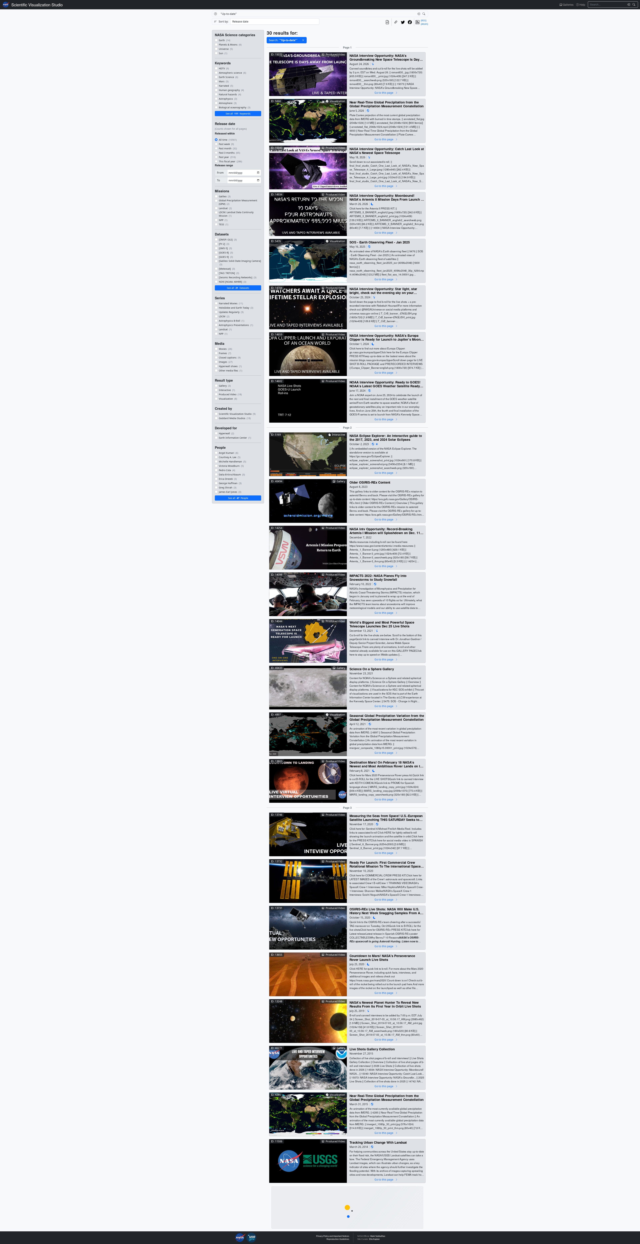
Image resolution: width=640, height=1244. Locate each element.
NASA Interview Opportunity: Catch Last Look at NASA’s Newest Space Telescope (387, 151)
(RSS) (423, 20)
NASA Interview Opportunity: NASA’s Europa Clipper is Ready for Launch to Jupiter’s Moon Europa (385, 337)
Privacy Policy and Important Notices (332, 1236)
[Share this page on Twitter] (403, 22)
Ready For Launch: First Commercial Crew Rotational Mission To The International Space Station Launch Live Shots (385, 864)
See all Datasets (238, 287)
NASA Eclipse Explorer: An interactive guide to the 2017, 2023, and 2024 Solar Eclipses (386, 437)
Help (582, 4)
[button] (303, 40)
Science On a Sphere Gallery (372, 669)
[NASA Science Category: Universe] (373, 64)
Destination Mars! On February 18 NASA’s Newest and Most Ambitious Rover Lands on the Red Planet (387, 764)
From (220, 172)
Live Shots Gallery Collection (372, 1049)
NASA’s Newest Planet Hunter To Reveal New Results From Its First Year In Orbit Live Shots (385, 1004)
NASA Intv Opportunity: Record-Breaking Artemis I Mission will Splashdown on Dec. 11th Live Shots (386, 531)
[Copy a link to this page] (396, 22)
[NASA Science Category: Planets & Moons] (372, 204)
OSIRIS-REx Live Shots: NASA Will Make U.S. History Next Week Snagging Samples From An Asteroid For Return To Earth (386, 911)
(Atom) (424, 23)
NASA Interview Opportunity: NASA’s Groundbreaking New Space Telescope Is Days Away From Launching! (385, 57)
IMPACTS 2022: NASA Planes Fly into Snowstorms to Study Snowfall (378, 577)
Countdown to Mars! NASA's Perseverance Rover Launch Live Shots (382, 958)
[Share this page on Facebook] (410, 22)
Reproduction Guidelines (337, 1239)
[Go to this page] (308, 73)
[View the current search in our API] (387, 22)
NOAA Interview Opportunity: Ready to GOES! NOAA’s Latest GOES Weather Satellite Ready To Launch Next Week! (385, 384)
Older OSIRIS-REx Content (370, 482)
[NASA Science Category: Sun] (377, 444)
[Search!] (634, 4)
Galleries (568, 4)
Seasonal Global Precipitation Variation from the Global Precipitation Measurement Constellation (387, 717)
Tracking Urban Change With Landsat (378, 1142)
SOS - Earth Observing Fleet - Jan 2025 (380, 242)
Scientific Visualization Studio (37, 4)
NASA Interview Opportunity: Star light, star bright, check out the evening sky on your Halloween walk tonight (383, 291)
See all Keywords (238, 113)
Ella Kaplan (374, 1239)
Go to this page (384, 92)
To (218, 180)
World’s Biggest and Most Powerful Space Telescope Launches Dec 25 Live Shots (382, 624)
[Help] (215, 14)
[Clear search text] (628, 4)
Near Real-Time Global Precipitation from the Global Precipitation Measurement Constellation (387, 104)
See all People (238, 498)
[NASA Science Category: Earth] (368, 110)
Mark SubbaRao (377, 1236)
